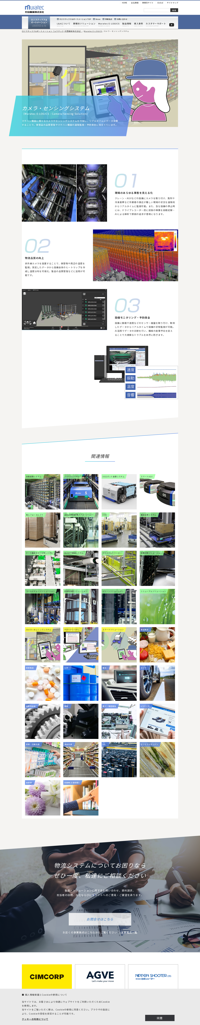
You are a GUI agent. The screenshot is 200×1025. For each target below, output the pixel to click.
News (98, 19)
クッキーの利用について (35, 1019)
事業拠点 (108, 19)
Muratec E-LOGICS (109, 24)
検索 (174, 10)
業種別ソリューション (84, 24)
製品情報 (126, 24)
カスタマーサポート (156, 24)
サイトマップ (172, 2)
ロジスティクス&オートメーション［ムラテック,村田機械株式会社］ (52, 31)
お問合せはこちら (100, 919)
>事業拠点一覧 (128, 932)
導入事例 (138, 24)
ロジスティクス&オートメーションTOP (75, 19)
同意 (160, 1018)
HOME (124, 2)
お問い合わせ (122, 19)
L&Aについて (63, 24)
